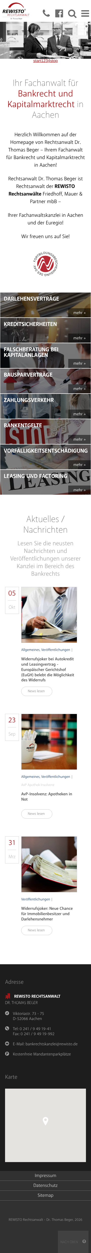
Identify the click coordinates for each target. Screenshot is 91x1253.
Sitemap (46, 1195)
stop (54, 61)
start (37, 61)
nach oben (71, 1242)
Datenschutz (45, 1186)
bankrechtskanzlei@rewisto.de (52, 1044)
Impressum (45, 1176)
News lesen (39, 691)
